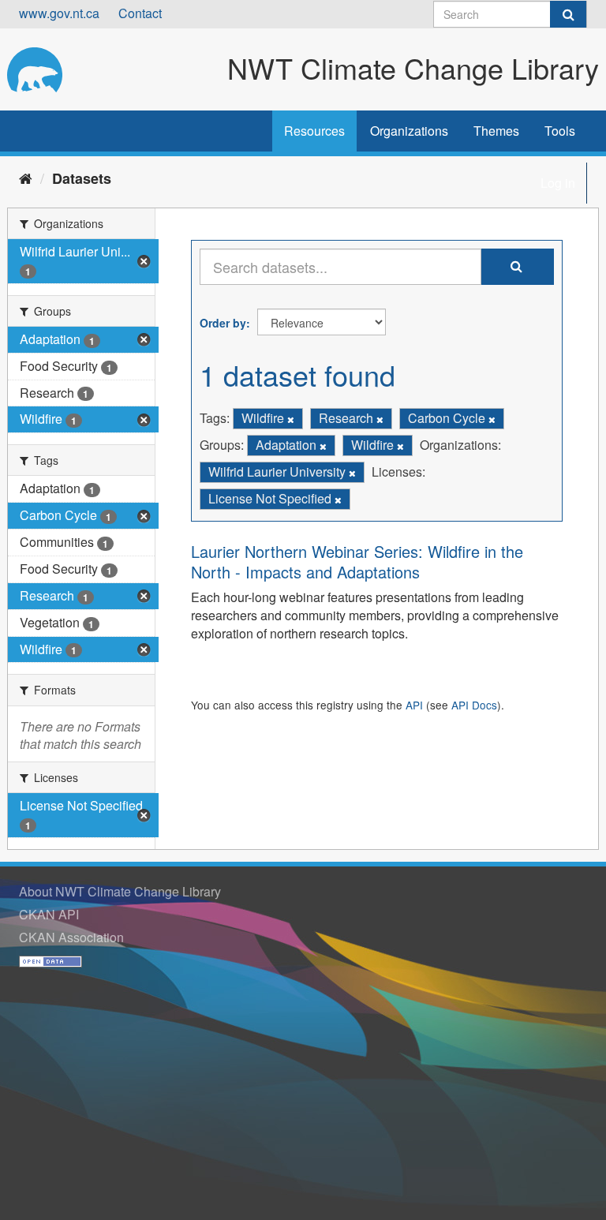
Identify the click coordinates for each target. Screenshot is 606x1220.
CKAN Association (71, 937)
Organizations (409, 131)
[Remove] (290, 419)
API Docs (474, 705)
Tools (559, 131)
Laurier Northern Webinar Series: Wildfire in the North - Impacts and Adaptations (357, 561)
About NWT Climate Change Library (120, 891)
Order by (223, 323)
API (414, 705)
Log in (558, 183)
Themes (496, 131)
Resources (314, 131)
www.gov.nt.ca (59, 13)
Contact (140, 13)
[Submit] (568, 14)
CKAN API (49, 914)
